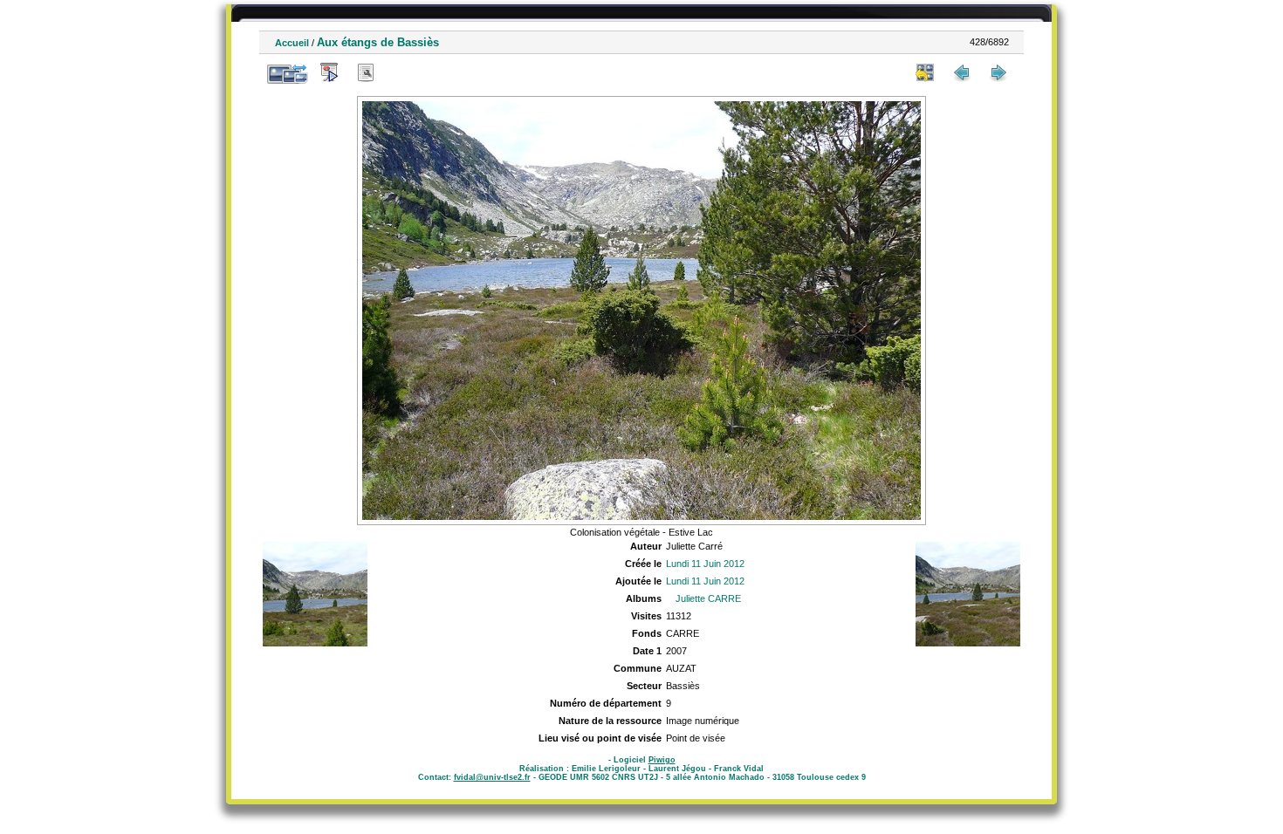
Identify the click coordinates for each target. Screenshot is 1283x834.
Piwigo (662, 759)
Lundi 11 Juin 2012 (705, 563)
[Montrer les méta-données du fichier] (365, 72)
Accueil (292, 43)
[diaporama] (329, 72)
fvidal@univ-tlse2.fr (492, 777)
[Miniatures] (925, 72)
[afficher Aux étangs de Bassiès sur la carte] (402, 72)
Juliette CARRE (708, 598)
